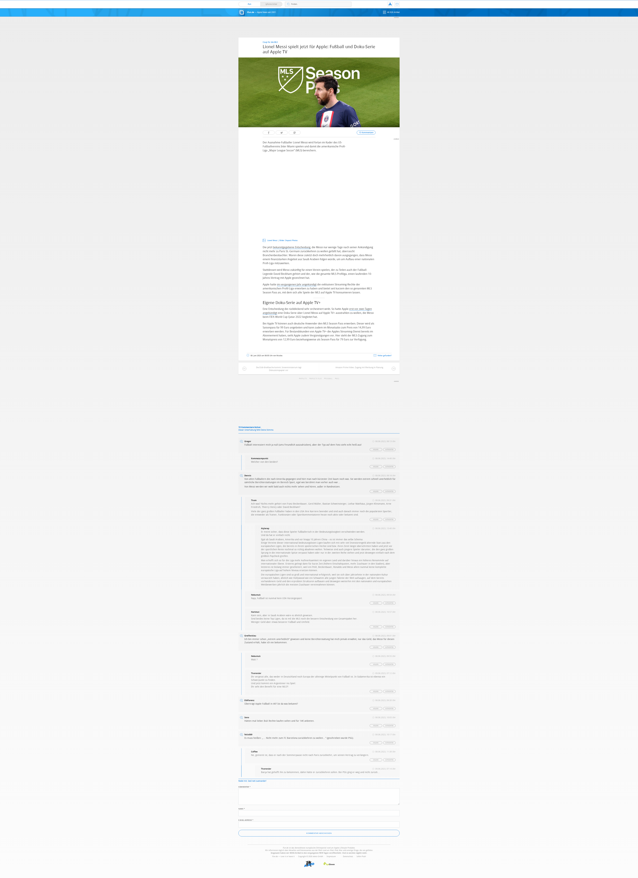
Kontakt (397, 4)
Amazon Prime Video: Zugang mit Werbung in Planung (359, 367)
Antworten (389, 449)
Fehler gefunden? (385, 356)
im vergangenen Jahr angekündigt (297, 284)
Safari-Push (361, 856)
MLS (337, 379)
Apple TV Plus (316, 379)
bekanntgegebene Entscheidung (291, 247)
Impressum (331, 856)
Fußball (328, 379)
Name (241, 808)
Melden (375, 449)
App (390, 4)
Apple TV (303, 379)
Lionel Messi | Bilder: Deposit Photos (282, 240)
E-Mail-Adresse (245, 820)
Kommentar (244, 786)
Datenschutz (348, 856)
